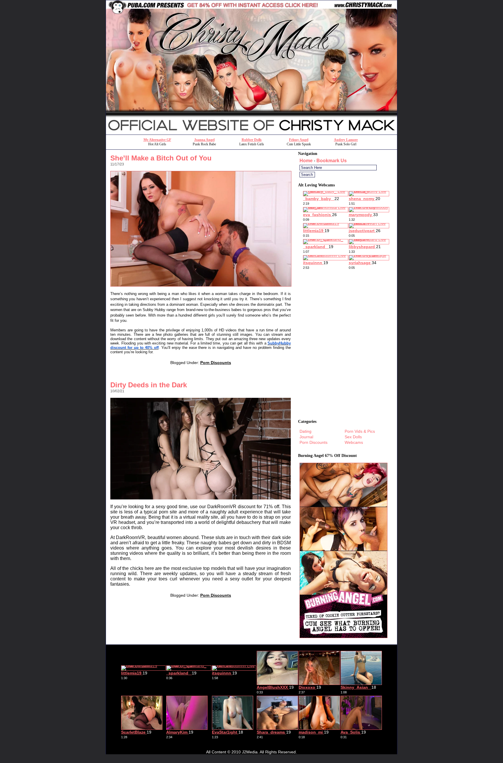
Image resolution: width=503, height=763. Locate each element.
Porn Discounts (215, 362)
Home (306, 160)
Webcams (354, 442)
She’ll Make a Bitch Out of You (161, 158)
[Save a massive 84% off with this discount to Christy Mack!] (251, 132)
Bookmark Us (331, 160)
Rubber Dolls (252, 140)
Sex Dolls (353, 437)
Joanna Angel (204, 140)
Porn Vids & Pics (360, 431)
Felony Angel (298, 140)
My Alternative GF (157, 140)
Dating (305, 431)
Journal (306, 437)
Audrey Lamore (346, 140)
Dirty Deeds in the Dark (148, 385)
